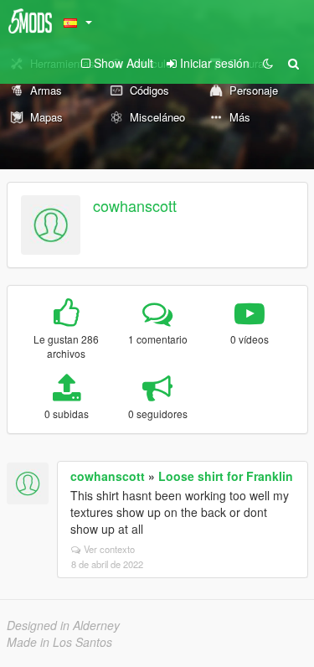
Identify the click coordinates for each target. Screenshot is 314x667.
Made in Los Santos (59, 641)
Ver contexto (109, 549)
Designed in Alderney (63, 625)
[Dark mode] (268, 63)
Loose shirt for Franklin (225, 476)
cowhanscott (135, 205)
